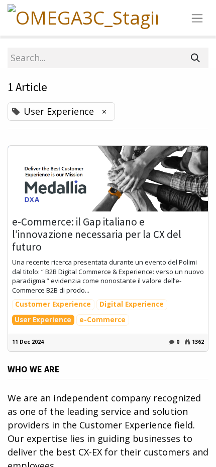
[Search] (195, 58)
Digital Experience (131, 304)
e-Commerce (102, 319)
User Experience (43, 319)
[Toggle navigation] (197, 18)
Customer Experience (53, 304)
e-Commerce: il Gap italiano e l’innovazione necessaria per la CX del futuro (96, 234)
